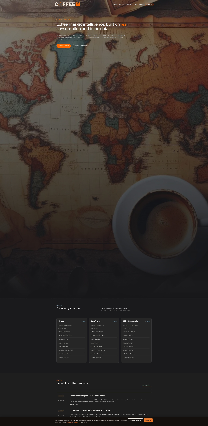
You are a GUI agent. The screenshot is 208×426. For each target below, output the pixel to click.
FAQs (135, 4)
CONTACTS (149, 4)
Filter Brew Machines (71, 354)
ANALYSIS (121, 4)
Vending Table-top (71, 357)
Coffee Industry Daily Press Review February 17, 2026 (90, 410)
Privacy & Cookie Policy (73, 422)
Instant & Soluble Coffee (71, 335)
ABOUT (141, 4)
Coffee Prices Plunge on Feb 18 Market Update (87, 396)
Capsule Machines (136, 350)
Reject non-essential (135, 420)
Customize (124, 420)
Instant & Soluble (136, 335)
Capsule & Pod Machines (71, 350)
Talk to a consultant (81, 45)
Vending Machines (104, 357)
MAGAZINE (129, 4)
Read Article (74, 404)
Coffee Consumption (71, 331)
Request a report (64, 45)
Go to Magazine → (146, 385)
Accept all (148, 420)
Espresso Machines (71, 346)
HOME (115, 4)
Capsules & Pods (71, 339)
